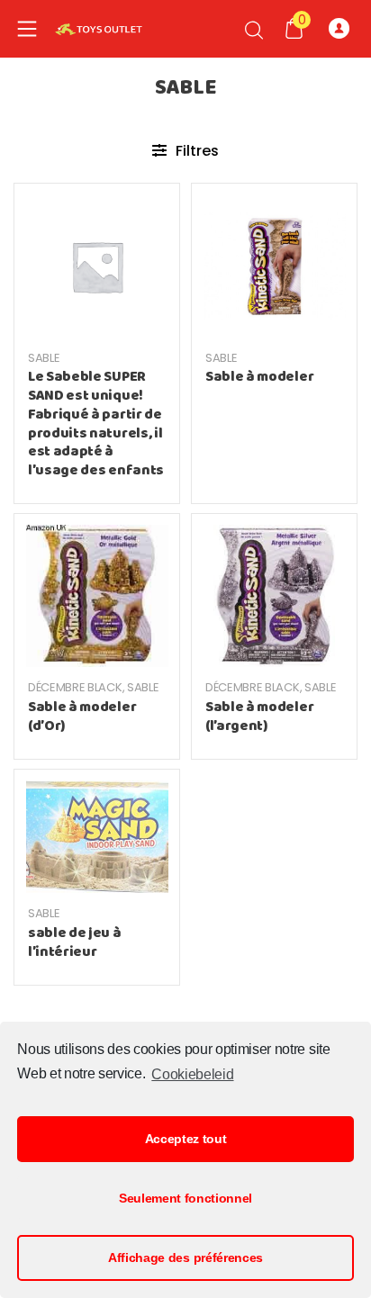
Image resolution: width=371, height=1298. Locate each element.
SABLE (43, 357)
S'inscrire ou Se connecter (343, 29)
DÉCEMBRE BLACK (75, 687)
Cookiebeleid (192, 1074)
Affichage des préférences (185, 1257)
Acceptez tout (186, 1138)
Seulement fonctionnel (185, 1198)
